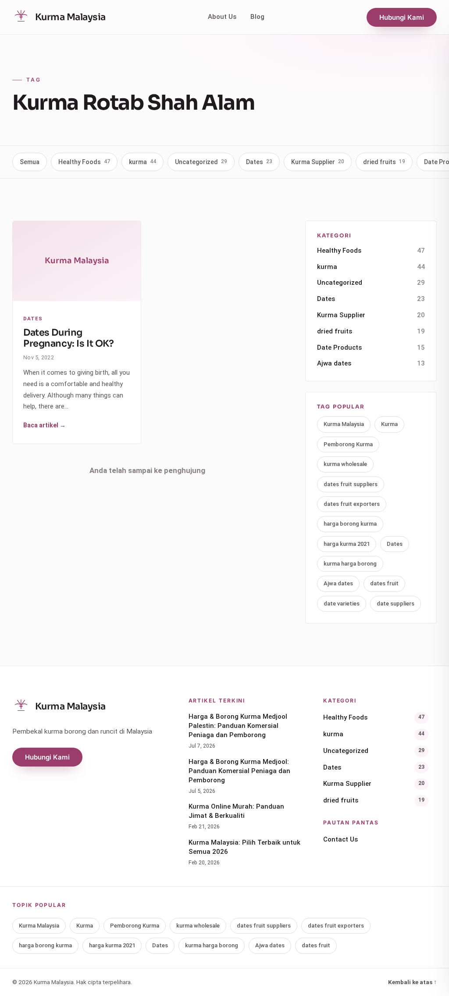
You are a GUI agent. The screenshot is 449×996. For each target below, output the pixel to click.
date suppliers (395, 603)
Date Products (371, 347)
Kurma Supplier (317, 161)
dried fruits (384, 161)
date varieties (342, 603)
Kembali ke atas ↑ (412, 981)
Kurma (389, 424)
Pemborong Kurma (348, 444)
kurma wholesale (345, 464)
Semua (29, 161)
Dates (259, 161)
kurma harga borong (350, 563)
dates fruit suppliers (351, 484)
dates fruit (384, 583)
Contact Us (340, 839)
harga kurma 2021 (347, 544)
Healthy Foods (84, 161)
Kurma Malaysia (344, 424)
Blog (257, 17)
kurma (142, 161)
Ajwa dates (371, 363)
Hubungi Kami (401, 17)
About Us (222, 17)
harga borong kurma (350, 523)
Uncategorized (201, 161)
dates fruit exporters (352, 504)
